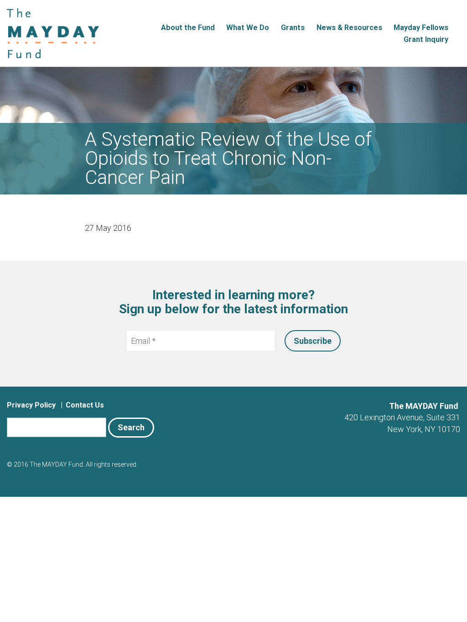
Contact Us (85, 405)
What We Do (247, 27)
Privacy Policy (31, 405)
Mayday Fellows (421, 27)
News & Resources (349, 27)
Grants (293, 27)
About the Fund (188, 27)
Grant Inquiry (426, 39)
